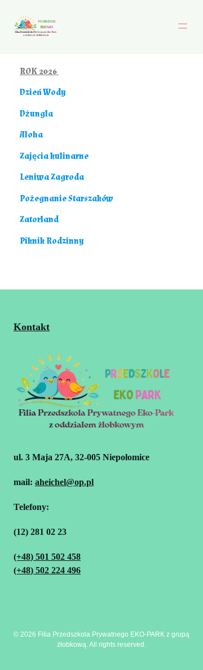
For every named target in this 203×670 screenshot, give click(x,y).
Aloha (31, 134)
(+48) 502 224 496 (47, 570)
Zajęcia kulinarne (54, 156)
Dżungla (36, 114)
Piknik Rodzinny (52, 241)
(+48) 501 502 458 (47, 556)
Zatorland (39, 219)
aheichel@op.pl (64, 482)
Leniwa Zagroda (52, 177)
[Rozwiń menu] (182, 26)
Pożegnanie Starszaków (66, 198)
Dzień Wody (43, 92)
